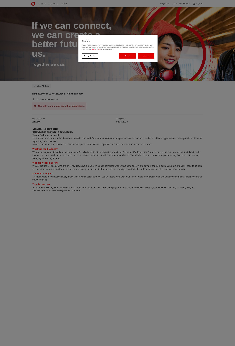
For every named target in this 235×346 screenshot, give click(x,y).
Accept (145, 56)
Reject (127, 56)
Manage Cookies (90, 56)
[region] (118, 48)
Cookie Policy (96, 49)
